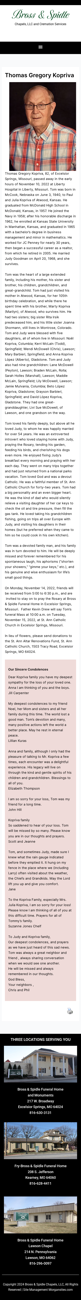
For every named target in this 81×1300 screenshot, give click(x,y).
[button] (40, 47)
